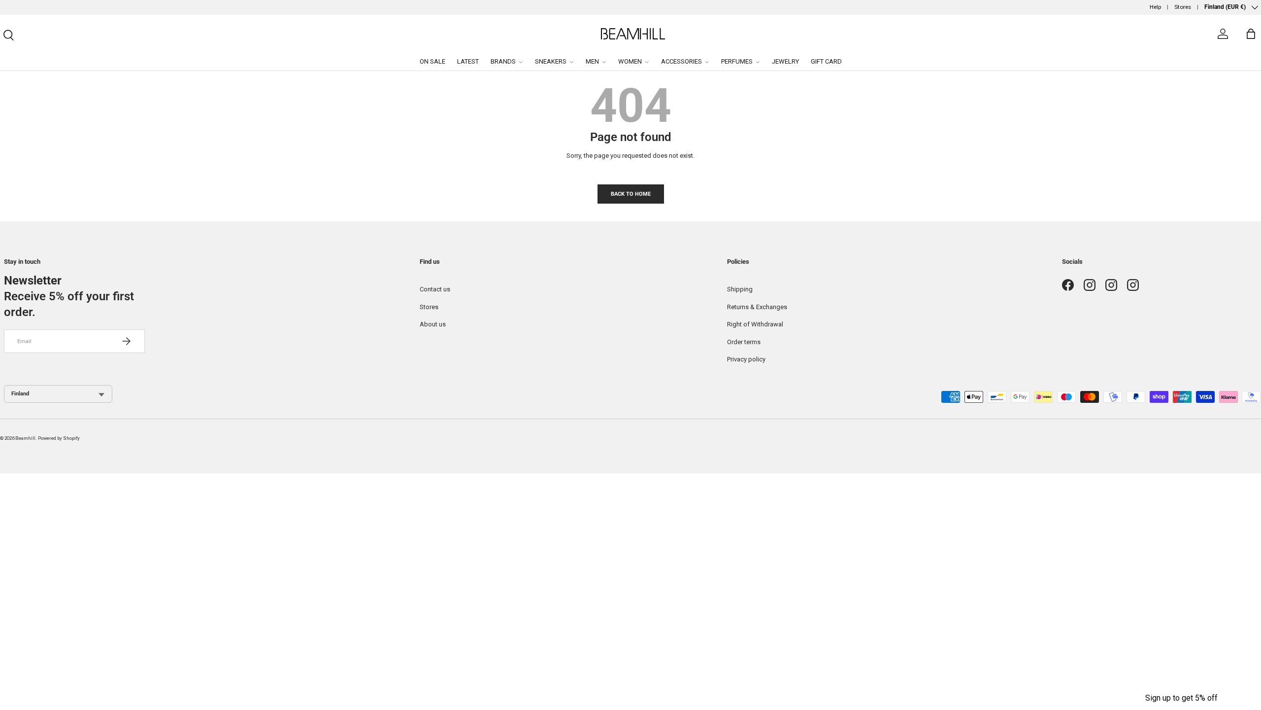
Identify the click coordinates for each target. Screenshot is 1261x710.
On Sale (432, 61)
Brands (503, 61)
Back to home (631, 193)
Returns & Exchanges (757, 307)
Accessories (681, 61)
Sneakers (550, 61)
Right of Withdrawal (755, 324)
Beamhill (25, 438)
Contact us (435, 289)
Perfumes (737, 61)
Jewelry (785, 61)
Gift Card (826, 61)
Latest (468, 61)
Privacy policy (746, 359)
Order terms (744, 342)
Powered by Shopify (59, 438)
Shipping (740, 289)
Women (630, 61)
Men (592, 61)
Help (1155, 6)
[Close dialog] (1250, 644)
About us (433, 324)
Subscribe (1228, 691)
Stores (1182, 6)
